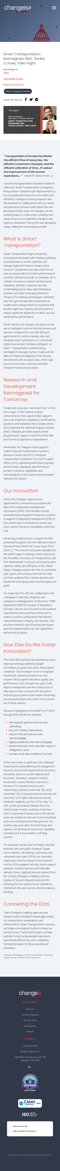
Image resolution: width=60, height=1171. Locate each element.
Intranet (30, 1031)
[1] (12, 550)
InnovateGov (30, 1026)
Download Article (13, 78)
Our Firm (30, 1009)
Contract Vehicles (30, 1015)
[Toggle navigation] (54, 7)
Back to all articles (13, 84)
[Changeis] (18, 8)
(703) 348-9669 (30, 1046)
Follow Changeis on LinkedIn (17, 91)
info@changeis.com (30, 1051)
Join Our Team (30, 1020)
